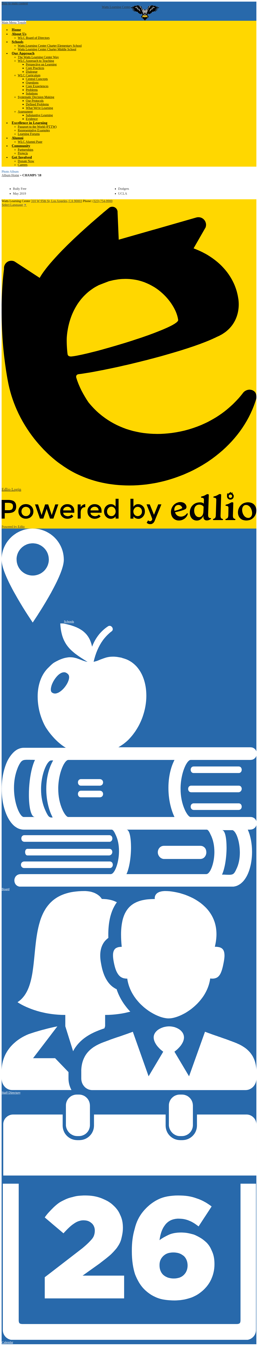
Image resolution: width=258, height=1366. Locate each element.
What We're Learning (39, 108)
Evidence (32, 118)
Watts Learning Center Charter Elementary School (50, 45)
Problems (32, 89)
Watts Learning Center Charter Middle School (47, 49)
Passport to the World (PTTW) (37, 126)
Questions (32, 82)
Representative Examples (34, 130)
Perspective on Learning (41, 64)
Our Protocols (35, 100)
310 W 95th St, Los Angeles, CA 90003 (56, 201)
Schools (69, 621)
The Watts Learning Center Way (38, 57)
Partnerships (25, 149)
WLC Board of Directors (34, 37)
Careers (22, 164)
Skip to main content (15, 3)
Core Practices (35, 68)
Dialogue (31, 71)
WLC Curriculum (29, 75)
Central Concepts (37, 79)
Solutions (32, 93)
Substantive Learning (39, 115)
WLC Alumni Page (30, 141)
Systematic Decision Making (36, 97)
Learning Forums (29, 134)
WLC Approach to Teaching (36, 60)
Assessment (25, 111)
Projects (23, 153)
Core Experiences (37, 86)
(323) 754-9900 (102, 201)
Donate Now (26, 161)
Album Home (10, 175)
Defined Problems (37, 104)
